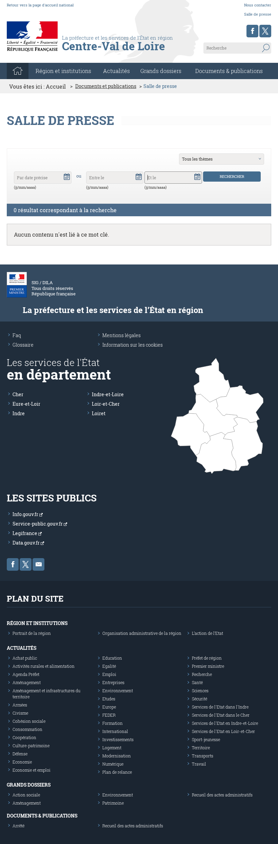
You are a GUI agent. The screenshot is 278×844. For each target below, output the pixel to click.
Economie (22, 762)
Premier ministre (208, 666)
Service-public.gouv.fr (38, 523)
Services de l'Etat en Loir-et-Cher (223, 731)
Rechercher (232, 176)
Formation (112, 723)
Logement (111, 747)
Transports (202, 755)
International (115, 731)
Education (112, 658)
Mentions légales (121, 335)
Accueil (56, 86)
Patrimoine (113, 803)
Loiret (98, 413)
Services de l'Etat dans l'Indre (220, 707)
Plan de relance (117, 772)
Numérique (112, 764)
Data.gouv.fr (27, 542)
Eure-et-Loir (26, 404)
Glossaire (23, 345)
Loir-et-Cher (106, 404)
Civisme (20, 713)
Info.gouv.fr (26, 514)
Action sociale (26, 794)
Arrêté (18, 825)
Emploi (109, 674)
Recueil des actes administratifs (222, 794)
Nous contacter (257, 4)
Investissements (118, 739)
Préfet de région (207, 658)
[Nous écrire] (38, 564)
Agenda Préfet (26, 674)
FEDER (109, 715)
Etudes (108, 698)
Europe (109, 707)
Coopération (24, 737)
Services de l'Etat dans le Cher (221, 715)
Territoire (201, 747)
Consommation (27, 729)
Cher (18, 394)
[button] (67, 176)
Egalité (109, 666)
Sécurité (199, 698)
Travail (199, 764)
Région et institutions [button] (63, 70)
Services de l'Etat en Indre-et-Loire (225, 723)
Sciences (200, 690)
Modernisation (116, 755)
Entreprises (113, 682)
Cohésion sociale (29, 721)
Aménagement (27, 682)
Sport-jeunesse (206, 739)
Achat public (25, 658)
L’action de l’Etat (207, 633)
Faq (17, 335)
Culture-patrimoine (31, 745)
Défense (20, 753)
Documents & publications (229, 70)
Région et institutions (37, 623)
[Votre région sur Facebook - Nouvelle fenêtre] (252, 31)
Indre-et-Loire (108, 394)
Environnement (117, 690)
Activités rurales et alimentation (44, 666)
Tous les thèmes (197, 159)
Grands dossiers (160, 70)
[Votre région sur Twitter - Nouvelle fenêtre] (265, 31)
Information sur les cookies (132, 345)
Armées (20, 705)
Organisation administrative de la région (141, 633)
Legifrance (25, 533)
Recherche (202, 674)
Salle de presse (257, 14)
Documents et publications (105, 86)
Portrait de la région (32, 633)
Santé (197, 682)
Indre (19, 413)
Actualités (116, 70)
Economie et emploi (32, 770)
